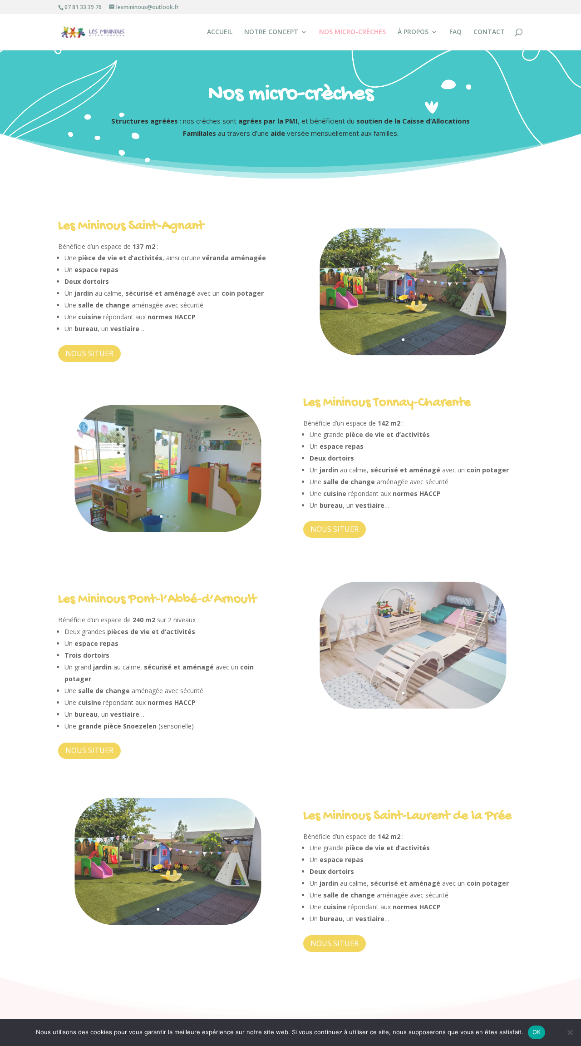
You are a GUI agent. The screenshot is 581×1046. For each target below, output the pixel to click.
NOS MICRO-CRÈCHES (352, 32)
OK (536, 1032)
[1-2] (413, 353)
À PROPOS (413, 32)
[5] (167, 529)
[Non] (569, 1032)
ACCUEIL (219, 32)
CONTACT (489, 32)
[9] (413, 706)
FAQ (455, 32)
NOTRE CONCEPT (271, 32)
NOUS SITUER (89, 353)
